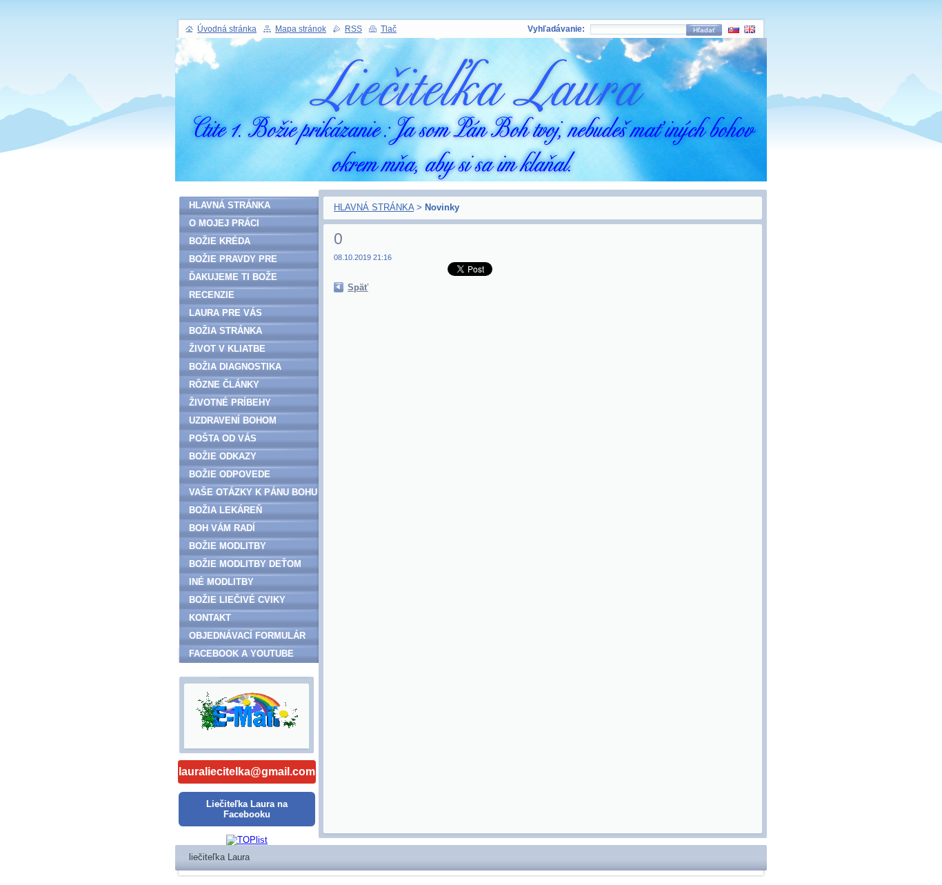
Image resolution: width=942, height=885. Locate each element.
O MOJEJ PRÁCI (224, 223)
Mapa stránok (300, 29)
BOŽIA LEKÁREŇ (225, 510)
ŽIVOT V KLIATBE (227, 349)
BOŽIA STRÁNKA (225, 331)
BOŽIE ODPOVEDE (229, 474)
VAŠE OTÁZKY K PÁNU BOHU (253, 492)
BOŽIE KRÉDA (219, 241)
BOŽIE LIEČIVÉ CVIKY (237, 600)
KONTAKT (210, 618)
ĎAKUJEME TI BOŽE (233, 277)
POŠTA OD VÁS (223, 438)
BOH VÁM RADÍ (222, 528)
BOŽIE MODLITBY (227, 546)
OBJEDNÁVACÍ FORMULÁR (247, 635)
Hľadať (704, 30)
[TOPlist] (247, 840)
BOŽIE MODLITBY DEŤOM (245, 564)
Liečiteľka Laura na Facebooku (247, 809)
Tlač (389, 29)
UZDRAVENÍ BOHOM (233, 420)
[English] (749, 28)
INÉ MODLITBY (221, 582)
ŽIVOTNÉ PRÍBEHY (230, 402)
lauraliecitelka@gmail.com (247, 771)
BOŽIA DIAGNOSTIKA (235, 366)
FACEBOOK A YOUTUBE (241, 653)
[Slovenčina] (733, 28)
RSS (353, 29)
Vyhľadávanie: (556, 29)
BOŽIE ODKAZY (223, 456)
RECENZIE (211, 295)
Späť (358, 287)
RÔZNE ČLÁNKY (224, 384)
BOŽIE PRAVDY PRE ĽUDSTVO (233, 261)
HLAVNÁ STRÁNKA (374, 207)
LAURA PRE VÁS (225, 313)
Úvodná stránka (227, 29)
